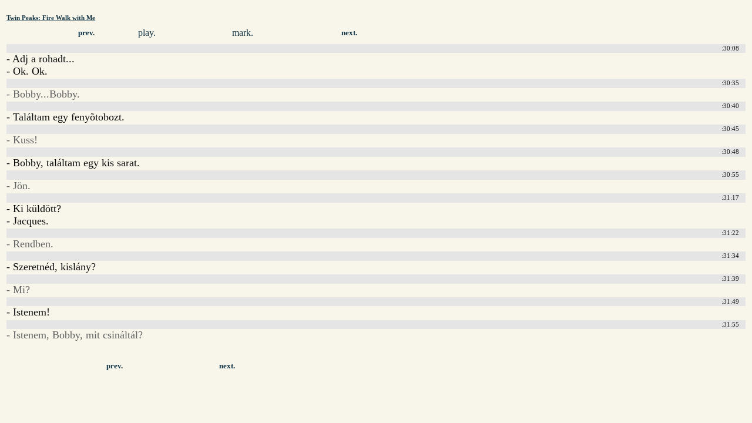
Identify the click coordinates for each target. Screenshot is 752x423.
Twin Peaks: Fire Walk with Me (50, 17)
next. (349, 33)
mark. (242, 33)
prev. (86, 33)
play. (147, 33)
